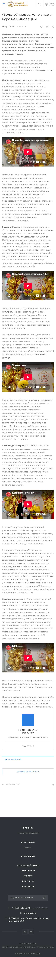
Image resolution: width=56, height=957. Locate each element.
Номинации (28, 856)
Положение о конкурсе (28, 833)
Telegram (31, 931)
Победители (28, 871)
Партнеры (28, 881)
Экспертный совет (28, 865)
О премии (28, 828)
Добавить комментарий (28, 772)
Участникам (28, 842)
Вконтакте (24, 931)
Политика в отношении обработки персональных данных (28, 947)
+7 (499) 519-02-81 (21, 908)
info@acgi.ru (30, 913)
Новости (28, 876)
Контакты (28, 886)
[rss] (47, 26)
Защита (28, 847)
